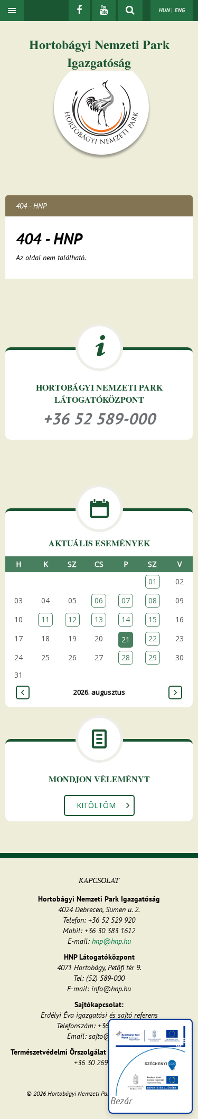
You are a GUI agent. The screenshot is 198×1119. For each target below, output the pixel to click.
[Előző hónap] (23, 692)
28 (125, 657)
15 (152, 619)
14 (125, 619)
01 (152, 581)
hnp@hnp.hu (111, 941)
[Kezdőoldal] (101, 114)
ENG (179, 10)
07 (125, 600)
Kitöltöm (96, 805)
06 (99, 600)
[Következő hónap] (175, 692)
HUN (163, 10)
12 (72, 619)
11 (45, 619)
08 (152, 600)
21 (125, 639)
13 (99, 619)
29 (152, 657)
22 (152, 638)
